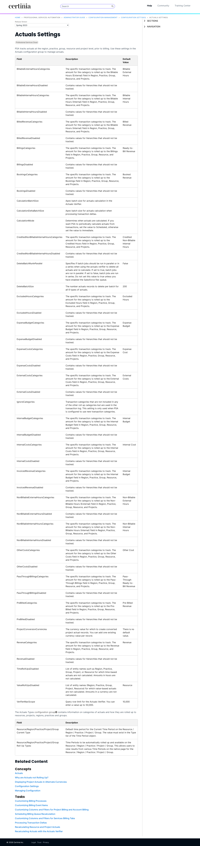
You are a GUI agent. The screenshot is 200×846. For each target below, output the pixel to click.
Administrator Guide (74, 17)
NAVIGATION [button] (153, 26)
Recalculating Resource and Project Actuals (37, 827)
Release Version (21, 22)
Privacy (46, 842)
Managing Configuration (27, 790)
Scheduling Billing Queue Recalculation (35, 814)
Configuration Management (103, 17)
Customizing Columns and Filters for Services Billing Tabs (45, 818)
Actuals (19, 773)
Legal (33, 842)
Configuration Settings (133, 17)
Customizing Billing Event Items (31, 805)
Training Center (182, 5)
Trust (39, 842)
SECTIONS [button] (152, 20)
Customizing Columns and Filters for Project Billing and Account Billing (52, 809)
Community (163, 5)
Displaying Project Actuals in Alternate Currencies (41, 781)
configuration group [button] (45, 712)
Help (149, 5)
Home (17, 17)
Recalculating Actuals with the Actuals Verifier (39, 831)
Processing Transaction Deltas (31, 822)
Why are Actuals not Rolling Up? (31, 777)
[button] (112, 6)
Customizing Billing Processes (31, 801)
